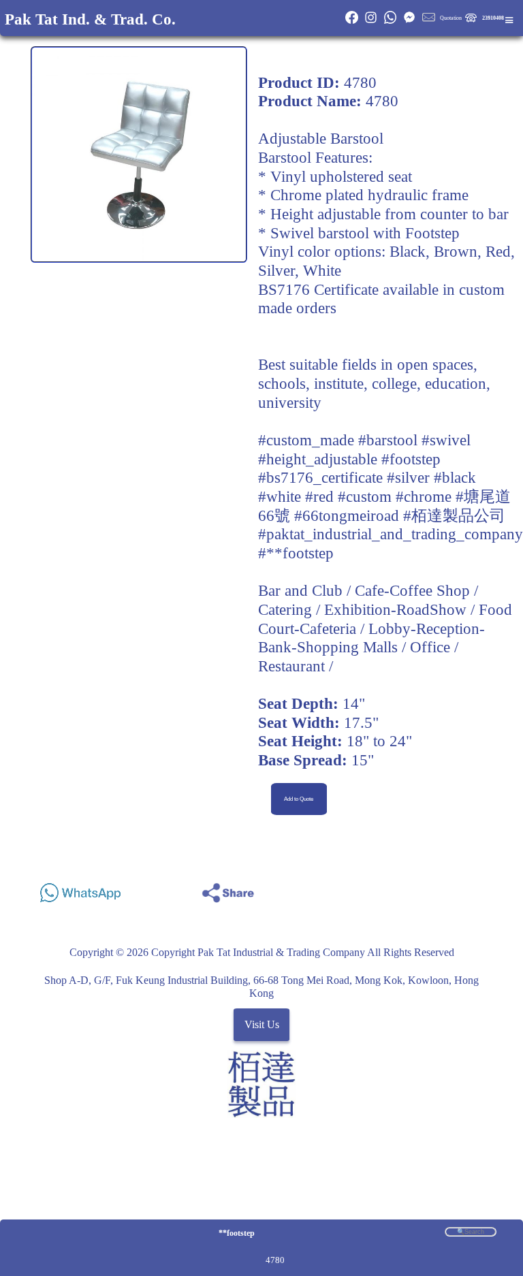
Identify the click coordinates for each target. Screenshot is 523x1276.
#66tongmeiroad (346, 515)
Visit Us (261, 1025)
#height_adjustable (317, 459)
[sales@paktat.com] (428, 22)
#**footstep (296, 553)
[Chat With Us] (409, 22)
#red (319, 496)
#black (455, 477)
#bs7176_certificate (320, 477)
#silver (408, 477)
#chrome (423, 496)
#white (279, 496)
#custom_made (306, 440)
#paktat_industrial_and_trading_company (390, 534)
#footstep (411, 459)
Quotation (451, 18)
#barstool (387, 440)
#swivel (446, 440)
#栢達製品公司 (454, 515)
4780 (275, 1260)
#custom (365, 496)
